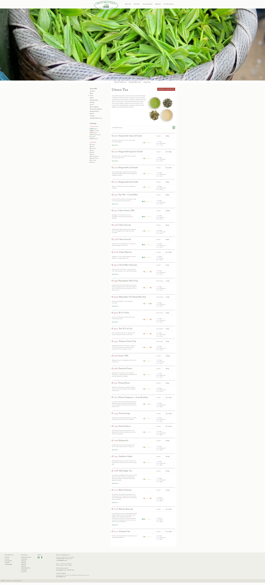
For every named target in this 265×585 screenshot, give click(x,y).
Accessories (147, 82)
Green (92, 95)
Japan (92, 152)
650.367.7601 (60, 558)
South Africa (94, 158)
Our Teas (137, 4)
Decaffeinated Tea (25, 567)
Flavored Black (94, 107)
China (92, 146)
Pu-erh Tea (23, 571)
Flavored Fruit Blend (96, 109)
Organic (94, 128)
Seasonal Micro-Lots (135, 82)
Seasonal (95, 138)
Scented (92, 116)
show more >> (115, 145)
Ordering (158, 4)
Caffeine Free (96, 134)
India (92, 150)
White (92, 98)
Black (91, 93)
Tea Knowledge (168, 4)
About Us (128, 4)
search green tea (117, 127)
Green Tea (23, 564)
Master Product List (120, 82)
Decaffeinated (94, 100)
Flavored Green (94, 111)
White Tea (23, 566)
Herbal (92, 113)
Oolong (92, 102)
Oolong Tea (24, 569)
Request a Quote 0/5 (166, 89)
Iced (93, 136)
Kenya (93, 154)
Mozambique (94, 156)
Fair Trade (95, 130)
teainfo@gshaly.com (62, 560)
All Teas (92, 91)
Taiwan (93, 162)
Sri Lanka (93, 160)
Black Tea (23, 562)
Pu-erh (92, 104)
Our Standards (147, 4)
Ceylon (93, 144)
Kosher (94, 132)
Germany (93, 148)
